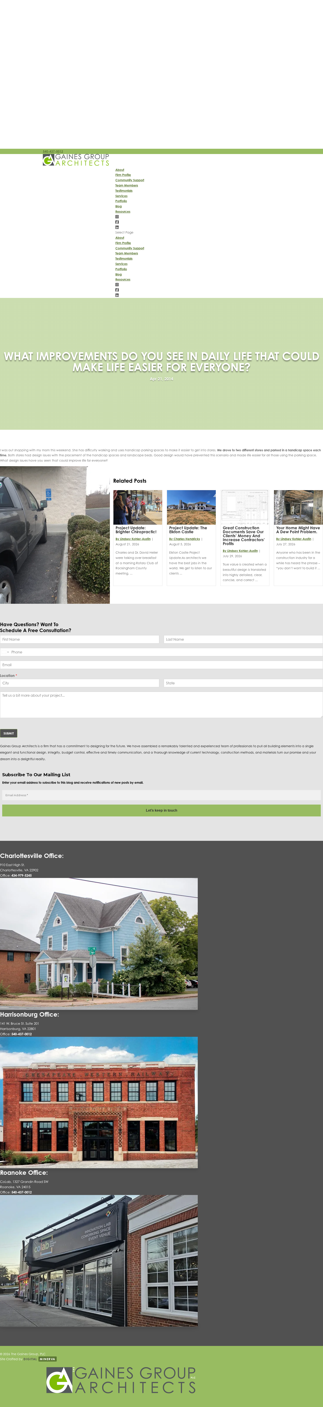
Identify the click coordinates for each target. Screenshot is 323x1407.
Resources (122, 211)
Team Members (126, 185)
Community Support (129, 180)
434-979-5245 (21, 875)
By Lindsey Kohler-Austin (133, 539)
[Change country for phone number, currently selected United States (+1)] (5, 652)
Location (8, 675)
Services (121, 196)
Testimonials (123, 190)
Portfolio (121, 201)
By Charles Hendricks (184, 539)
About (119, 170)
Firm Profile (123, 175)
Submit (9, 733)
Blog (118, 206)
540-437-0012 (53, 151)
